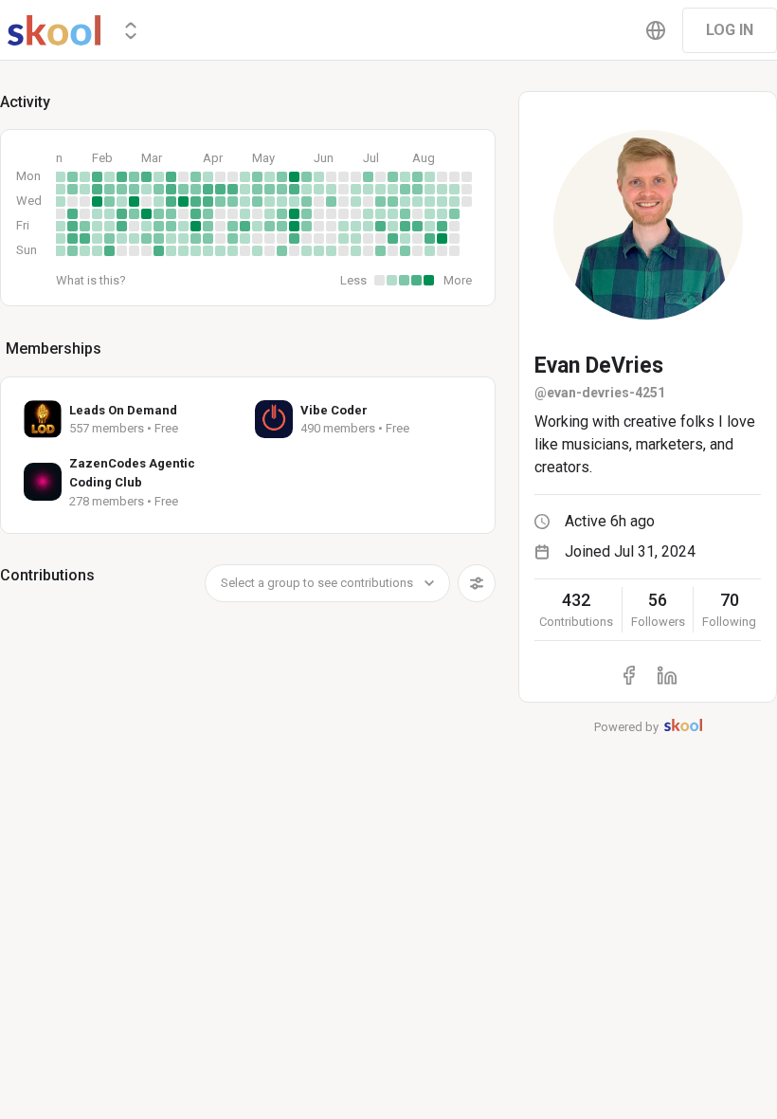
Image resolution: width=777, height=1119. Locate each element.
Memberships (53, 348)
